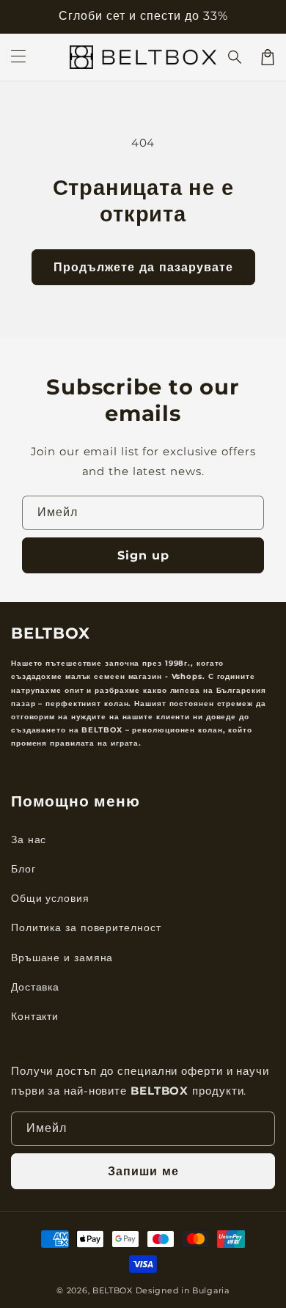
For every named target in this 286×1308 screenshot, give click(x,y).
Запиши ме (143, 1171)
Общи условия (50, 898)
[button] (235, 57)
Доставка (35, 986)
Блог (23, 868)
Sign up (143, 555)
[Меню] (18, 57)
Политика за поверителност (86, 927)
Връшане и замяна (62, 957)
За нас (28, 839)
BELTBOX (112, 1290)
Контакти (35, 1016)
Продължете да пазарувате (143, 267)
